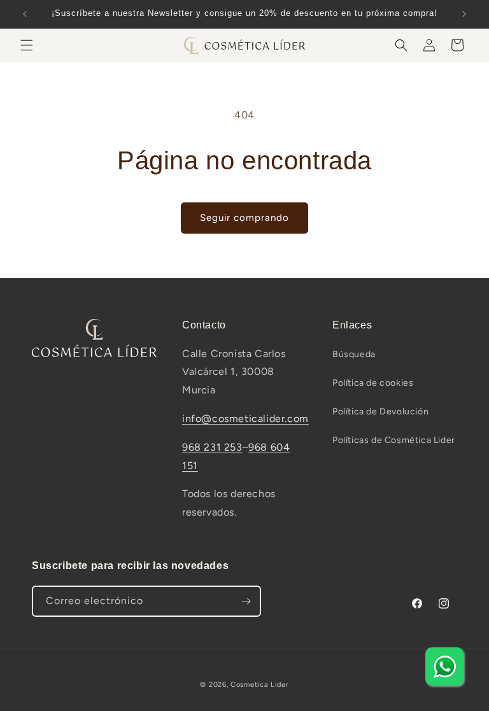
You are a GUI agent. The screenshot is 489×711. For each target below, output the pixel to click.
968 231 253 (212, 447)
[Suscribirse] (246, 601)
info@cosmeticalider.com (245, 418)
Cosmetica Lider (259, 684)
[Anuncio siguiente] (464, 14)
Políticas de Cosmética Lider (393, 440)
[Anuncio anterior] (25, 14)
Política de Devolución (380, 411)
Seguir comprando (244, 217)
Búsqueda (354, 354)
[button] (27, 45)
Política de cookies (372, 382)
